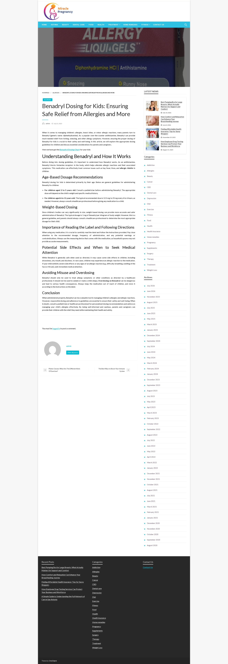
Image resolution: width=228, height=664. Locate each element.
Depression (151, 198)
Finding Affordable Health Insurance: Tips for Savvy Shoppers (171, 131)
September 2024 (153, 341)
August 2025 (152, 302)
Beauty (65, 25)
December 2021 (153, 473)
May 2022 (151, 451)
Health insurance (153, 231)
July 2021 (151, 495)
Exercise (150, 209)
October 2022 (152, 424)
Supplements (152, 248)
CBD (149, 187)
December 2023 (153, 380)
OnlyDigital (53, 661)
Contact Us (158, 25)
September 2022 (153, 429)
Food (91, 25)
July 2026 (151, 286)
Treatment (113, 25)
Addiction (151, 165)
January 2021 (152, 518)
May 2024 (151, 357)
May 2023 (151, 402)
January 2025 (152, 330)
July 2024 (151, 346)
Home (44, 25)
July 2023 (151, 396)
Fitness (144, 25)
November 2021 (153, 479)
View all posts (72, 353)
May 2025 (151, 319)
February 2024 (153, 369)
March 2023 (152, 413)
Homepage (45, 92)
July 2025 (151, 308)
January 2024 (152, 374)
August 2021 (152, 490)
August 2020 (152, 545)
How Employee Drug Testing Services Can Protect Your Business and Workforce (172, 143)
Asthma (54, 25)
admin (48, 123)
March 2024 (152, 363)
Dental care (79, 25)
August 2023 (152, 391)
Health (100, 25)
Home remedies (130, 25)
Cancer (150, 182)
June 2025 (151, 313)
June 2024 (151, 352)
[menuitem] (44, 25)
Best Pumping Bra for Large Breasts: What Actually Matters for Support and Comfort (171, 105)
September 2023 (153, 385)
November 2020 (153, 529)
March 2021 (152, 507)
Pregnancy (151, 242)
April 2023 (151, 407)
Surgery (150, 253)
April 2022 (151, 457)
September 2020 (153, 540)
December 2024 (153, 335)
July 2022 (151, 440)
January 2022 (152, 468)
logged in (56, 328)
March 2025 (152, 324)
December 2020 (153, 523)
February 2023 (153, 418)
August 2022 (152, 435)
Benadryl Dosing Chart (70, 149)
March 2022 (152, 462)
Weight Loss (152, 270)
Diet (149, 204)
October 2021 (152, 484)
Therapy (150, 259)
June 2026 (151, 291)
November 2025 (153, 297)
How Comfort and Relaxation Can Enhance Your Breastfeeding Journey (172, 119)
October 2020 (152, 534)
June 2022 (151, 446)
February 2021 (153, 512)
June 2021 (151, 501)
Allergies (56, 92)
